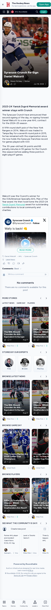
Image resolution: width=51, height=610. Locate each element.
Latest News (10, 260)
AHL (19, 256)
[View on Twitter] (44, 221)
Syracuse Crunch (30, 256)
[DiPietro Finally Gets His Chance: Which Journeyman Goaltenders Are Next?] (16, 496)
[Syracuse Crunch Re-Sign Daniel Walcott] (25, 52)
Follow (36, 223)
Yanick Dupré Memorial (13, 204)
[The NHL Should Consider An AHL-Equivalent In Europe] (16, 325)
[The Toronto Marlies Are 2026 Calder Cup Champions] (16, 447)
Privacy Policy (32, 576)
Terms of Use (18, 576)
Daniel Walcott (10, 256)
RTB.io (30, 570)
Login (43, 12)
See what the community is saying (21, 523)
